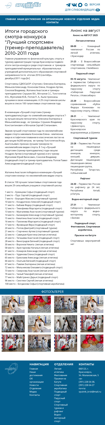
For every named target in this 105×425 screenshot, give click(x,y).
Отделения (83, 19)
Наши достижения (29, 19)
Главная (10, 19)
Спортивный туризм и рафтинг (61, 408)
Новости (69, 19)
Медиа (95, 19)
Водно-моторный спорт (59, 418)
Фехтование (60, 375)
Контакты (52, 22)
